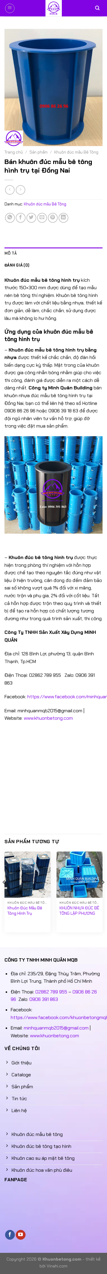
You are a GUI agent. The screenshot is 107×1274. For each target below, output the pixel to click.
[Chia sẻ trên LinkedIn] (63, 218)
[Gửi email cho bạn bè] (42, 218)
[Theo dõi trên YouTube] (21, 1235)
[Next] (103, 894)
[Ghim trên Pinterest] (53, 218)
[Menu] (10, 8)
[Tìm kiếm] (97, 8)
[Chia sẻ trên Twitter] (31, 218)
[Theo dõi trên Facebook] (10, 1235)
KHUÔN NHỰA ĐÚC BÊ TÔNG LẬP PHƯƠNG (79, 910)
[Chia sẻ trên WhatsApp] (10, 218)
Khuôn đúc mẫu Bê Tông (76, 152)
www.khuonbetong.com (48, 718)
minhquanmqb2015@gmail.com (56, 1028)
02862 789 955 (51, 992)
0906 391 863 (43, 999)
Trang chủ (13, 152)
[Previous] (4, 894)
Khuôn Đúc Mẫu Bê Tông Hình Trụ (24, 910)
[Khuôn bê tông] (53, 8)
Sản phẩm (38, 152)
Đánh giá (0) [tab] (16, 265)
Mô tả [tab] (10, 253)
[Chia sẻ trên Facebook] (21, 218)
